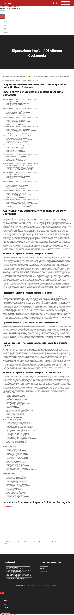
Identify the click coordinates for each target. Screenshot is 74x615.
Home (5, 21)
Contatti (6, 32)
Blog (5, 28)
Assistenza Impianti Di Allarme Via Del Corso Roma (19, 577)
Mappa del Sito (44, 566)
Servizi (5, 25)
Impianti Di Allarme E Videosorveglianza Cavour (18, 566)
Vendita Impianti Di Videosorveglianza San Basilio (18, 570)
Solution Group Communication (50, 585)
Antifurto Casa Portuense (12, 567)
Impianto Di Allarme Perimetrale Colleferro (16, 571)
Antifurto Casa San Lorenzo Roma (14, 573)
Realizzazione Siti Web (31, 585)
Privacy (42, 568)
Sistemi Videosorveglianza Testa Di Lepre (16, 578)
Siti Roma (39, 585)
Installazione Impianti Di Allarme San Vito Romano (18, 575)
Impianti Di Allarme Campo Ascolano (15, 568)
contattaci (65, 3)
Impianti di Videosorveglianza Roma (10, 8)
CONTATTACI (5, 612)
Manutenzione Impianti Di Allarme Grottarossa (17, 574)
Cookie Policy (43, 571)
